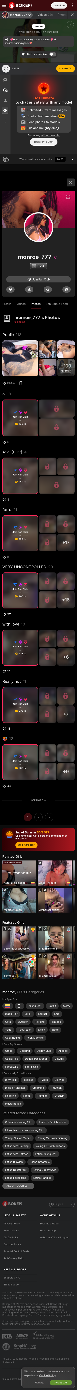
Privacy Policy (12, 1223)
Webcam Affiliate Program (54, 1237)
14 (9, 671)
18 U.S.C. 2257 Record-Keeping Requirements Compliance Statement (35, 1360)
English (59, 1204)
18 (8, 728)
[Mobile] (19, 1006)
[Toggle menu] (4, 5)
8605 (11, 383)
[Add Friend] (48, 289)
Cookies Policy (12, 1244)
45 (9, 786)
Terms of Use (11, 1230)
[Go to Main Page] (23, 5)
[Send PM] (66, 289)
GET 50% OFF (26, 845)
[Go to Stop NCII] (25, 1346)
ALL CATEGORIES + (18, 1185)
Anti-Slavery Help (13, 1258)
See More (37, 800)
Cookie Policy (47, 1375)
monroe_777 (12, 992)
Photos (66, 14)
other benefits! (50, 135)
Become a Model (49, 1223)
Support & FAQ (12, 1277)
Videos (45, 14)
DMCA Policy (11, 1237)
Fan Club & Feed (57, 304)
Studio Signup (48, 1230)
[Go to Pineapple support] (6, 1346)
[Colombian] (7, 1006)
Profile (6, 304)
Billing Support (12, 1284)
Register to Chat (43, 141)
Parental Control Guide (16, 1251)
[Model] (71, 182)
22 (9, 614)
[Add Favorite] (6, 69)
